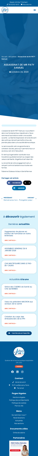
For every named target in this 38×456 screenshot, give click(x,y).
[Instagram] (22, 371)
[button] (34, 10)
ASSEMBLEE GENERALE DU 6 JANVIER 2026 (16, 249)
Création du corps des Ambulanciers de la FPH (15, 318)
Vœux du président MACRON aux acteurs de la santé (19, 303)
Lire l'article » (10, 240)
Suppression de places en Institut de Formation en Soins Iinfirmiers (18, 233)
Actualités (12, 57)
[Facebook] (12, 371)
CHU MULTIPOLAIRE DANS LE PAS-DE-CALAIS (18, 264)
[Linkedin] (17, 371)
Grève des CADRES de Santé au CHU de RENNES (18, 288)
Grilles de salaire (19, 433)
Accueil (4, 57)
